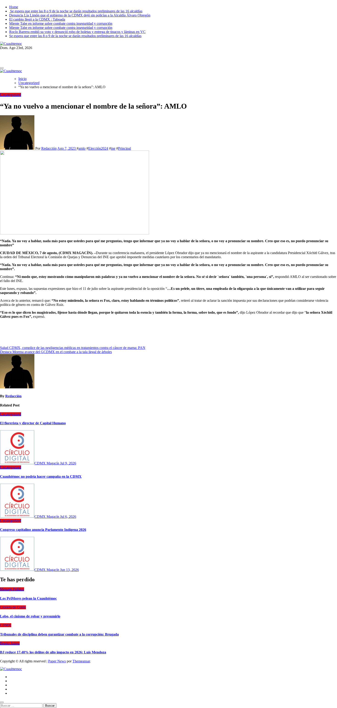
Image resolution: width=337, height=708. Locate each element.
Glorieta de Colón (13, 607)
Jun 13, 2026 (69, 570)
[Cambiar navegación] (2, 68)
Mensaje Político (12, 589)
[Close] (2, 702)
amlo (82, 148)
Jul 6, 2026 (68, 517)
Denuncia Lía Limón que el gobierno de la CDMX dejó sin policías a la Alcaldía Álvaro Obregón (79, 15)
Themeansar (81, 661)
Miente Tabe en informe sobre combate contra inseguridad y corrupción (60, 23)
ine (113, 148)
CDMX (5, 625)
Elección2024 (98, 148)
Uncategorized (10, 95)
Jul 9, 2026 (68, 463)
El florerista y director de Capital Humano (33, 423)
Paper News (57, 661)
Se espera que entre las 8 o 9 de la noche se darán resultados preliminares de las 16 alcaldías (75, 11)
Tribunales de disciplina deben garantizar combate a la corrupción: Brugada (59, 634)
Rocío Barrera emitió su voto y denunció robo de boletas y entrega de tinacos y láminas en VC (77, 32)
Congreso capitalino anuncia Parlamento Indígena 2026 (43, 530)
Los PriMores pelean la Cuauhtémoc (28, 598)
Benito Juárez (10, 643)
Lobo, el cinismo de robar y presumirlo (30, 616)
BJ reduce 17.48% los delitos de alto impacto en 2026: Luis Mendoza (53, 652)
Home (13, 7)
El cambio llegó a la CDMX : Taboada (37, 19)
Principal (124, 148)
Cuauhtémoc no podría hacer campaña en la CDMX (41, 476)
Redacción (49, 148)
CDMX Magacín (47, 463)
